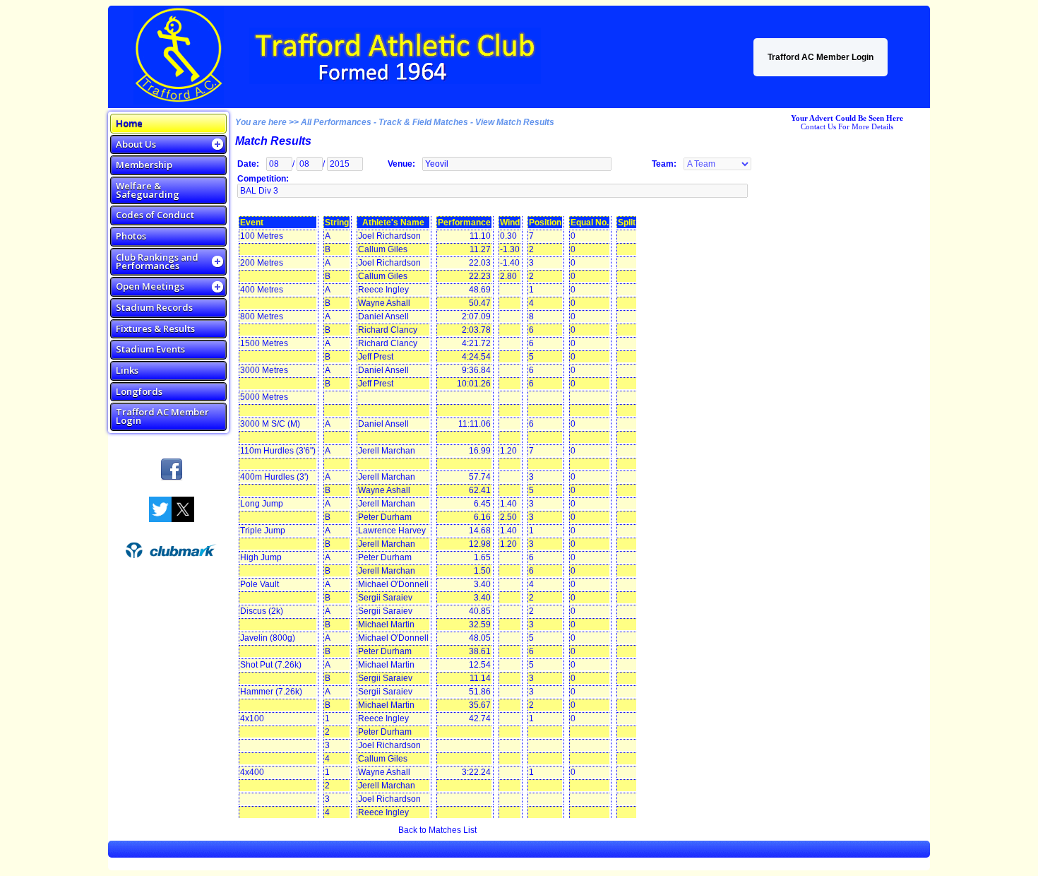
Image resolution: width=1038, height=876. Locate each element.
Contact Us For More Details (847, 126)
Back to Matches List (437, 830)
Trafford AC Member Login (820, 57)
